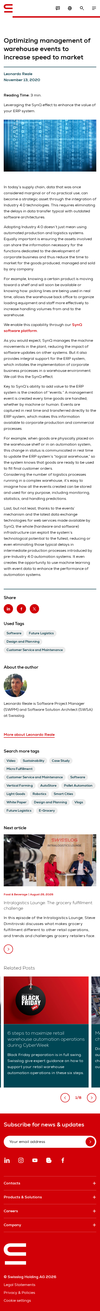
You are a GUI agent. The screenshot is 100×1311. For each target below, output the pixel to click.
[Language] (69, 8)
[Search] (82, 8)
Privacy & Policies (19, 1292)
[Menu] (94, 8)
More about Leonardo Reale (29, 734)
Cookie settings (17, 1300)
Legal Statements (19, 1284)
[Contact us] (57, 8)
